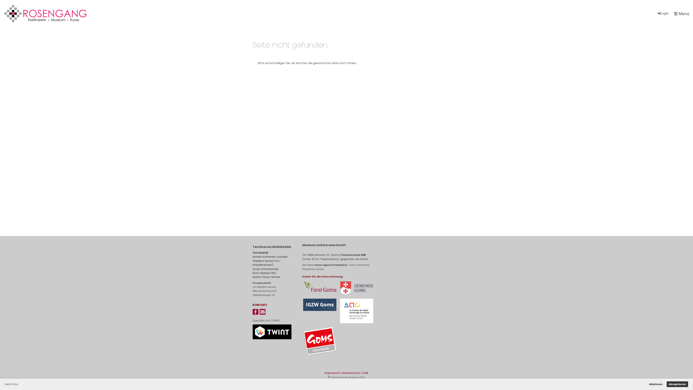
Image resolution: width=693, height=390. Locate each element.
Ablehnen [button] (656, 384)
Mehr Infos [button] (11, 384)
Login (665, 13)
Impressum (332, 373)
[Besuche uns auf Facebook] (255, 313)
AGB (365, 373)
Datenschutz (351, 373)
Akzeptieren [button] (677, 384)
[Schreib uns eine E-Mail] (262, 313)
